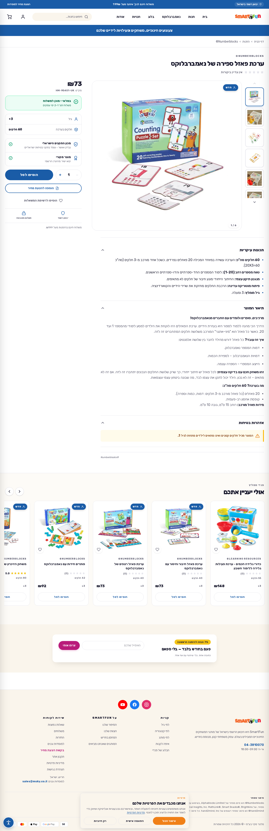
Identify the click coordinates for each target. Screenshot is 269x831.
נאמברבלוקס (171, 17)
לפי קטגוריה (162, 731)
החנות (246, 41)
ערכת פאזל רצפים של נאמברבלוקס (129, 566)
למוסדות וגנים (56, 744)
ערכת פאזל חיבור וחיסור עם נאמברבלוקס (183, 566)
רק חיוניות (100, 820)
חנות (191, 17)
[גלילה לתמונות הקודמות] (254, 83)
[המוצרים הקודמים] (19, 491)
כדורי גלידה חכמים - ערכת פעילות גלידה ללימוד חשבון (238, 566)
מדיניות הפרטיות (136, 812)
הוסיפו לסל (29, 175)
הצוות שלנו (110, 731)
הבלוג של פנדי (160, 750)
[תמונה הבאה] (99, 155)
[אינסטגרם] (146, 704)
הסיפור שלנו (109, 725)
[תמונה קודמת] (235, 155)
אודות (120, 17)
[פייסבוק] (134, 704)
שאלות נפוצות (56, 725)
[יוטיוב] (122, 704)
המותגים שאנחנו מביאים (103, 744)
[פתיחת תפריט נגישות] (8, 822)
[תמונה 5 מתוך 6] (254, 178)
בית (205, 17)
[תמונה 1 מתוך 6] (254, 96)
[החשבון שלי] (23, 17)
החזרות (60, 737)
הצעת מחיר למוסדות (18, 4)
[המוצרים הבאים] (9, 491)
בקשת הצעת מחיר (52, 750)
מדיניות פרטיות (55, 763)
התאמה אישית (135, 820)
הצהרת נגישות (55, 769)
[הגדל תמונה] (167, 155)
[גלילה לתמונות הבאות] (254, 202)
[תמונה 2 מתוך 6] (254, 117)
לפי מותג (164, 737)
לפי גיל (165, 725)
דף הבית (259, 41)
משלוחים (59, 731)
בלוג (151, 17)
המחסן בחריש (109, 737)
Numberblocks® (227, 41)
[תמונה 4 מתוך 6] (254, 158)
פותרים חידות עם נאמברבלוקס (64, 564)
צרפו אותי (69, 645)
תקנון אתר (58, 756)
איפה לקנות (162, 744)
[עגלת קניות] (9, 17)
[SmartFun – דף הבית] (248, 17)
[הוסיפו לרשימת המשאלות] (216, 549)
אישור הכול (169, 820)
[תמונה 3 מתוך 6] (254, 137)
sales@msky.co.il (34, 781)
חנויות (136, 17)
